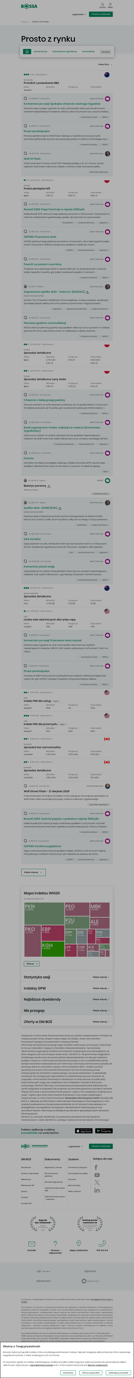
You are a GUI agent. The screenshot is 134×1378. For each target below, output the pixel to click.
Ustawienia (68, 1372)
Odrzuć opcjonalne (91, 1372)
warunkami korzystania (41, 1365)
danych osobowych (98, 1365)
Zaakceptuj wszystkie (118, 1372)
